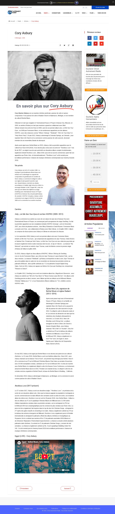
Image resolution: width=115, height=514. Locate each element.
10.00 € (96, 153)
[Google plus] (102, 38)
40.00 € (96, 174)
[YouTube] (102, 44)
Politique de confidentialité (69, 508)
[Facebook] (60, 45)
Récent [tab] (90, 228)
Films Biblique (99, 268)
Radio (46, 13)
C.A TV (77, 13)
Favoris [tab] (102, 228)
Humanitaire (56, 13)
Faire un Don (102, 13)
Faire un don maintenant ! (96, 90)
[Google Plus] (68, 45)
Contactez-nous (28, 508)
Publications (54, 508)
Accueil (38, 13)
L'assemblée (67, 13)
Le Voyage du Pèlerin (27, 7)
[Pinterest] (96, 44)
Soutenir (17, 508)
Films (92, 13)
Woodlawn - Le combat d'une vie (99, 244)
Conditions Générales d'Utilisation (90, 508)
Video (84, 13)
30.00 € (96, 167)
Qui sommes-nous (42, 508)
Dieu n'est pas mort (100, 252)
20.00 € (96, 160)
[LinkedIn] (73, 45)
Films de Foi (98, 232)
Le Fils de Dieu (98, 270)
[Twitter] (64, 45)
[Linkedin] (90, 44)
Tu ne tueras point (99, 235)
